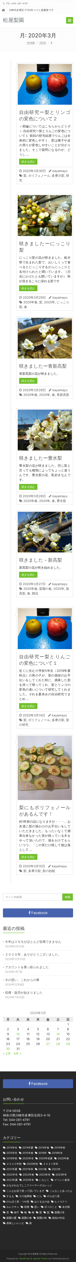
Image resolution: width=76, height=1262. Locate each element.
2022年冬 (12, 1174)
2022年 (56, 1169)
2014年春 (43, 1147)
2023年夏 (12, 1179)
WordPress (24, 1258)
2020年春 (30, 302)
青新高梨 (63, 395)
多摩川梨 (58, 175)
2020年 (49, 302)
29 (68, 1044)
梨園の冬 (60, 1212)
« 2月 (7, 1053)
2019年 (42, 1152)
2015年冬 (11, 1152)
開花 (35, 593)
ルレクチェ (12, 1206)
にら (39, 1196)
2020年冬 (28, 1158)
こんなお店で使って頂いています (25, 1190)
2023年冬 (44, 1174)
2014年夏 (27, 1147)
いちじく (44, 1179)
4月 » (17, 1053)
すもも (10, 1196)
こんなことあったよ (60, 1190)
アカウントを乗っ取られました (27, 967)
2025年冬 (28, 1179)
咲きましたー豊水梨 (40, 458)
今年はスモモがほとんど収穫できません (33, 942)
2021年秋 (27, 1169)
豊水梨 (61, 501)
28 (58, 1044)
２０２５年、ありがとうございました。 (33, 954)
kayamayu (59, 171)
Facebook (39, 913)
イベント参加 (62, 1179)
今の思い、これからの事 (22, 980)
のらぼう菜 (53, 1196)
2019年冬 (57, 1152)
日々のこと (50, 1206)
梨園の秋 (42, 1217)
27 (48, 1044)
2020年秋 (32, 1163)
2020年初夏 (46, 1158)
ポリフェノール (39, 175)
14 (58, 1034)
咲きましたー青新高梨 (43, 366)
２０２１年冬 (50, 1163)
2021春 (42, 1169)
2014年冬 (11, 1147)
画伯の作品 (58, 1217)
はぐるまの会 (41, 1201)
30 (8, 1049)
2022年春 (28, 1174)
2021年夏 (11, 1169)
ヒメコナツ (61, 1201)
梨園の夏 (11, 1217)
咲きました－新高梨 (40, 560)
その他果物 (25, 1196)
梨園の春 (45, 589)
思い (36, 1206)
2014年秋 (59, 1147)
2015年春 (27, 1152)
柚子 (16, 1212)
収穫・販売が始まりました (23, 992)
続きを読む (28, 161)
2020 (42, 42)
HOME (31, 42)
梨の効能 (48, 871)
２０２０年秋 (14, 1163)
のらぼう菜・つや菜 (17, 1201)
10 (18, 1034)
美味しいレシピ (15, 1223)
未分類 (66, 1206)
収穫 (26, 1206)
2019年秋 (11, 1158)
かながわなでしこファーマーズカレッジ (29, 1185)
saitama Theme (40, 1258)
